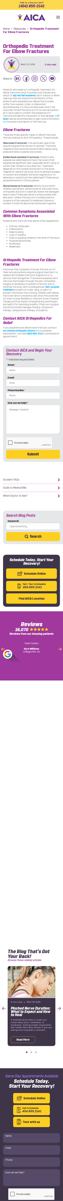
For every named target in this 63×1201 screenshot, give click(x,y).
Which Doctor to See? (15, 495)
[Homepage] (31, 17)
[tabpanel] (31, 1006)
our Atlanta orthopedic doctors (19, 330)
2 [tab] (31, 1052)
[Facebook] (26, 78)
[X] (43, 78)
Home (6, 28)
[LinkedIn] (17, 78)
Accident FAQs (11, 479)
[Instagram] (34, 78)
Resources (20, 28)
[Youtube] (52, 78)
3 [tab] (36, 1052)
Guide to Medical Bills (14, 487)
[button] (58, 17)
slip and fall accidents (24, 95)
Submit (33, 454)
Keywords (13, 521)
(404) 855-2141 (31, 5)
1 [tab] (27, 1052)
